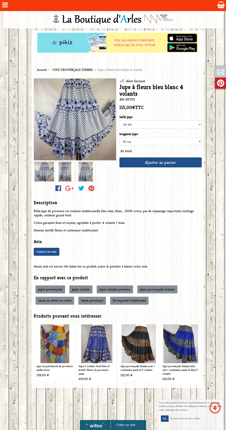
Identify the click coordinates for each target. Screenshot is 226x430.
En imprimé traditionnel (129, 300)
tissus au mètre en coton (55, 300)
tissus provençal (92, 300)
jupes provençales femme (157, 289)
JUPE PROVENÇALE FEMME (72, 70)
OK (165, 418)
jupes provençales (50, 289)
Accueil (42, 70)
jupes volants (81, 289)
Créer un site (125, 424)
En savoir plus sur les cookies (185, 418)
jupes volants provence (114, 289)
